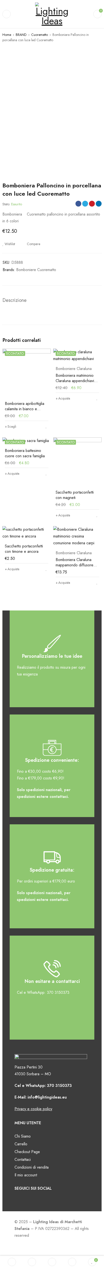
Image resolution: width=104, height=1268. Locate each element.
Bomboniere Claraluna (74, 368)
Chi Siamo (23, 1136)
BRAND (21, 34)
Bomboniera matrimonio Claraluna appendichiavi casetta (75, 381)
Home (6, 34)
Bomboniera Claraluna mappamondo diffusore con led (74, 565)
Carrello (21, 1144)
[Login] (72, 1262)
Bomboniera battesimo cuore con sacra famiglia (25, 453)
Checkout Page (27, 1152)
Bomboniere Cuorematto (36, 270)
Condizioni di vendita (32, 1167)
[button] (63, 398)
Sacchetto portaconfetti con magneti (75, 495)
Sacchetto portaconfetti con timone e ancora (24, 548)
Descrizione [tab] (14, 300)
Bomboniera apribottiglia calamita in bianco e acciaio (24, 409)
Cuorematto (39, 34)
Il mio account (26, 1175)
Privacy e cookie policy (33, 1109)
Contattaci (23, 1159)
